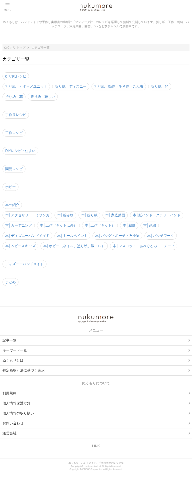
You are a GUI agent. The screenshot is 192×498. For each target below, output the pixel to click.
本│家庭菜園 (115, 215)
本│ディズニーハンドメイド (27, 235)
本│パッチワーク (160, 235)
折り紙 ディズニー (70, 86)
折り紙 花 (14, 96)
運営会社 (9, 433)
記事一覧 (9, 340)
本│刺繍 (149, 225)
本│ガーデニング (18, 225)
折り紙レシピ (15, 76)
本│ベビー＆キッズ (20, 246)
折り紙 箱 (159, 86)
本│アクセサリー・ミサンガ (27, 215)
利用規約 (9, 393)
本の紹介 (12, 205)
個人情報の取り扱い (18, 413)
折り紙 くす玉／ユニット (26, 86)
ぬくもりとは (13, 360)
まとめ (10, 282)
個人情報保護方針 (16, 403)
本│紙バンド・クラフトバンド (156, 215)
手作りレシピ (15, 114)
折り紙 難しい (42, 96)
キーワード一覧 (14, 350)
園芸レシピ (14, 169)
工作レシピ (14, 132)
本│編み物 (65, 215)
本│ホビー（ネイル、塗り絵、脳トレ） (74, 246)
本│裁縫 (129, 225)
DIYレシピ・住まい (20, 150)
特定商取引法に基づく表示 (23, 370)
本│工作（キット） (100, 225)
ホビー (10, 187)
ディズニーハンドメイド (24, 264)
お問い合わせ (13, 423)
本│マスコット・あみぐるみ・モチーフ (143, 246)
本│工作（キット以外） (58, 225)
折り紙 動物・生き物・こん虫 (118, 86)
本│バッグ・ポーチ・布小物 (117, 235)
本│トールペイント (72, 235)
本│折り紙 (89, 215)
